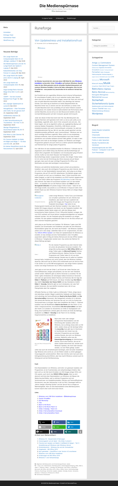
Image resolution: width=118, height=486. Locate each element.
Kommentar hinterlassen (43, 474)
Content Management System (103, 65)
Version (70, 471)
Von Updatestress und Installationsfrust (58, 40)
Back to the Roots (45, 405)
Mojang (101, 83)
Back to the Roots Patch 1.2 (48, 407)
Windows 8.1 (51, 472)
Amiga (94, 63)
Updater (60, 471)
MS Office (43, 469)
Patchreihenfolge (73, 469)
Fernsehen (96, 72)
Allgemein (39, 464)
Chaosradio (96, 135)
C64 (99, 63)
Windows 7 (38, 472)
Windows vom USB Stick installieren (50, 453)
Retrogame (95, 95)
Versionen (75, 471)
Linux (109, 76)
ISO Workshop (59, 467)
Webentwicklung (97, 111)
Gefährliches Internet (10, 115)
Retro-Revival (98, 92)
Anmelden (7, 32)
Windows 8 (44, 472)
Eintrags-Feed (8, 35)
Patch (66, 469)
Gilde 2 (81, 465)
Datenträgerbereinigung (68, 465)
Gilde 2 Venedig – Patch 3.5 (48, 409)
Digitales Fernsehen (105, 67)
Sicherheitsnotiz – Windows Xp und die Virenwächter (56, 447)
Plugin (108, 86)
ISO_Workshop (65, 179)
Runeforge (43, 471)
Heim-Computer (105, 72)
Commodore (105, 63)
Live (112, 77)
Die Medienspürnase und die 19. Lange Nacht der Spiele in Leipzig (14, 66)
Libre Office (67, 467)
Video (105, 108)
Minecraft (95, 83)
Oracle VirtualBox (44, 398)
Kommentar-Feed (9, 37)
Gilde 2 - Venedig (50, 467)
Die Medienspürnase (59, 5)
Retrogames (104, 95)
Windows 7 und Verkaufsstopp (49, 457)
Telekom (94, 108)
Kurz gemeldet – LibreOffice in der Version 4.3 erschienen (57, 451)
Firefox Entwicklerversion (100, 137)
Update (55, 471)
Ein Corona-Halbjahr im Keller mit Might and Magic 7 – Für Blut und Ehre (14, 142)
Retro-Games (104, 89)
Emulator (102, 70)
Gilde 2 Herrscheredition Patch (49, 413)
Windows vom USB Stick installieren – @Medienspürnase (57, 396)
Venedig (65, 471)
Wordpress (97, 113)
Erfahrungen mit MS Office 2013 (49, 455)
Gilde (76, 465)
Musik (106, 83)
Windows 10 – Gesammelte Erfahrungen (52, 439)
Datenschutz (95, 67)
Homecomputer (107, 74)
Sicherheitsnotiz (100, 103)
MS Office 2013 (51, 469)
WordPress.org (8, 40)
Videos (109, 108)
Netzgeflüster (95, 86)
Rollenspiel (105, 97)
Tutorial (100, 108)
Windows (107, 111)
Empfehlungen (71, 18)
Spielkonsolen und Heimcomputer (103, 106)
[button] (44, 422)
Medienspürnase (95, 80)
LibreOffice (74, 467)
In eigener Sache (47, 18)
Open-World (102, 86)
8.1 (42, 465)
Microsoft (37, 469)
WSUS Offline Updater (45, 233)
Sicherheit (49, 471)
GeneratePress (72, 483)
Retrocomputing (109, 92)
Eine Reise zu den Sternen (12, 134)
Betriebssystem (56, 465)
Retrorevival (97, 97)
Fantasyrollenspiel (108, 70)
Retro (95, 88)
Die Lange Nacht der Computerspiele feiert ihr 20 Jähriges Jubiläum (13, 59)
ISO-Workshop (43, 400)
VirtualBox (58, 83)
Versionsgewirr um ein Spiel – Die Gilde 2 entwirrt (55, 441)
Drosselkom (95, 70)
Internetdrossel (103, 76)
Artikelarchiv (60, 18)
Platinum (37, 471)
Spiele (68, 464)
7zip (66, 204)
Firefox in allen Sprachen (100, 140)
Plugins (112, 86)
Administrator (47, 465)
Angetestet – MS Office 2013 (48, 449)
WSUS (57, 472)
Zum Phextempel (98, 152)
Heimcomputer (97, 74)
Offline (62, 469)
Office (58, 469)
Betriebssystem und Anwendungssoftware (54, 464)
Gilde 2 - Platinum (40, 467)
